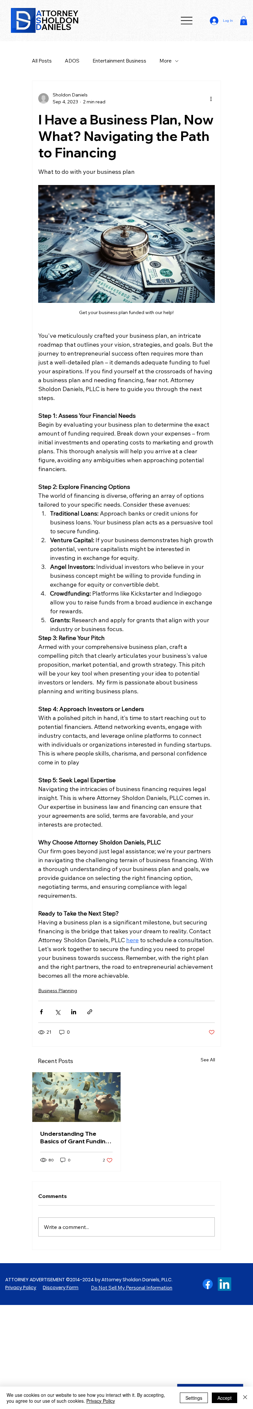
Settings (193, 1398)
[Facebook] (207, 1284)
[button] (243, 20)
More (165, 61)
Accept (224, 1398)
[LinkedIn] (224, 1284)
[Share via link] (90, 1012)
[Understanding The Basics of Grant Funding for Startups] (76, 1097)
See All (208, 1060)
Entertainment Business (119, 61)
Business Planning (57, 991)
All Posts (42, 61)
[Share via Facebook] (41, 1012)
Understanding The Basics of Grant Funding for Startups (74, 1137)
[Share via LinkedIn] (73, 1012)
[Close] (245, 1398)
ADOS (72, 61)
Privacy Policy (20, 1287)
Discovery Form (60, 1287)
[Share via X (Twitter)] (57, 1012)
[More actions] (211, 98)
